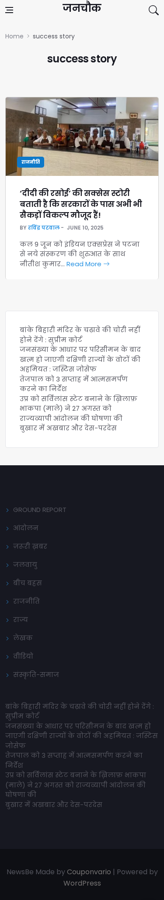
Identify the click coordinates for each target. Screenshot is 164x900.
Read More (84, 263)
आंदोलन (25, 527)
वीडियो (23, 656)
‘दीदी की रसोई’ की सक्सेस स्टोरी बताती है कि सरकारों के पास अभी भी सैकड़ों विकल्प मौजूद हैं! (81, 204)
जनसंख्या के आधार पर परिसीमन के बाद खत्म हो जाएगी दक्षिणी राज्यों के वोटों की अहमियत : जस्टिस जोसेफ (80, 359)
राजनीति (30, 162)
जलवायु (25, 564)
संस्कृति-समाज (36, 674)
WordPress (82, 883)
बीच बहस (27, 582)
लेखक (23, 637)
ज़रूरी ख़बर (30, 546)
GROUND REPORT (39, 509)
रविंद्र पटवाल (43, 227)
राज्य (20, 619)
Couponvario (89, 872)
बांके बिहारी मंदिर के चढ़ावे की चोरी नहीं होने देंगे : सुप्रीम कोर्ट (80, 334)
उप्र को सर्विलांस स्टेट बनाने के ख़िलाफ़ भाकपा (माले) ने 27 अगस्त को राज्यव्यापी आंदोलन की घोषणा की (78, 408)
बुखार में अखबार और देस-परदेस (68, 428)
